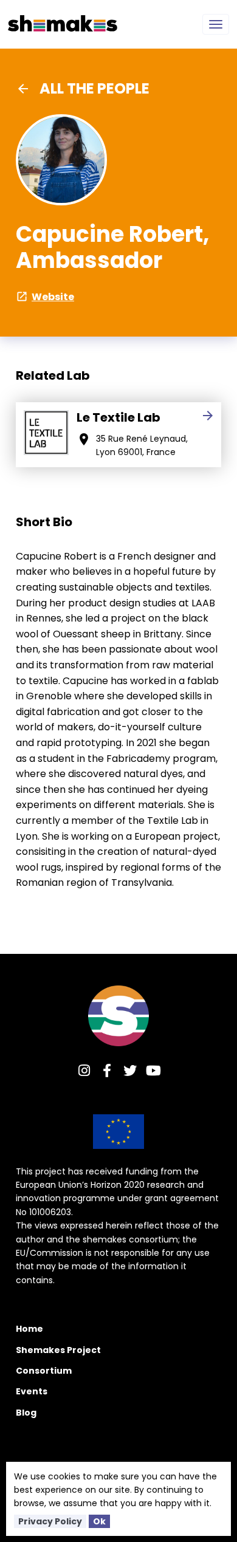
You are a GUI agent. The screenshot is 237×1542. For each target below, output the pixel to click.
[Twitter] (130, 1072)
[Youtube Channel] (153, 1072)
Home (29, 1329)
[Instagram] (83, 1072)
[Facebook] (106, 1072)
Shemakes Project (58, 1350)
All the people (82, 88)
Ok (99, 1521)
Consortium (44, 1371)
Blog (26, 1413)
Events (31, 1391)
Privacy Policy (50, 1521)
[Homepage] (118, 1015)
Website (45, 297)
